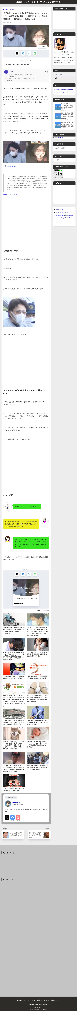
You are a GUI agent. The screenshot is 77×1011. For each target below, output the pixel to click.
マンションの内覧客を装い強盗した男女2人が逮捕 (19, 74)
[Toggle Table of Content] (45, 71)
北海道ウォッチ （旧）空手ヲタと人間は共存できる (38, 2)
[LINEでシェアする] (35, 53)
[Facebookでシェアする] (23, 53)
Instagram (18, 820)
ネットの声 (9, 80)
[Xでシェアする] (17, 53)
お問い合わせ (59, 137)
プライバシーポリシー (38, 1007)
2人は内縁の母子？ (11, 76)
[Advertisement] (26, 213)
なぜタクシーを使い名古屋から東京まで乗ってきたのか (21, 78)
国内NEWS (46, 610)
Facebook (12, 820)
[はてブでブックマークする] (29, 53)
